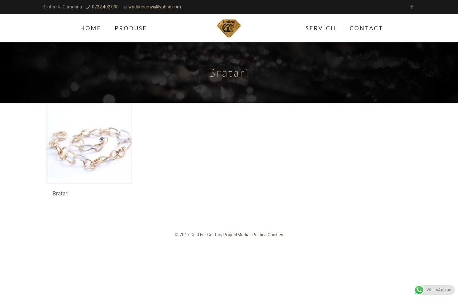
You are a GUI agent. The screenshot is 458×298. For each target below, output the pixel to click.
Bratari (61, 193)
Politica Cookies (267, 234)
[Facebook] (412, 7)
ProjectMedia (236, 234)
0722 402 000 (105, 6)
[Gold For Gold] (229, 28)
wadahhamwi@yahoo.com (154, 6)
